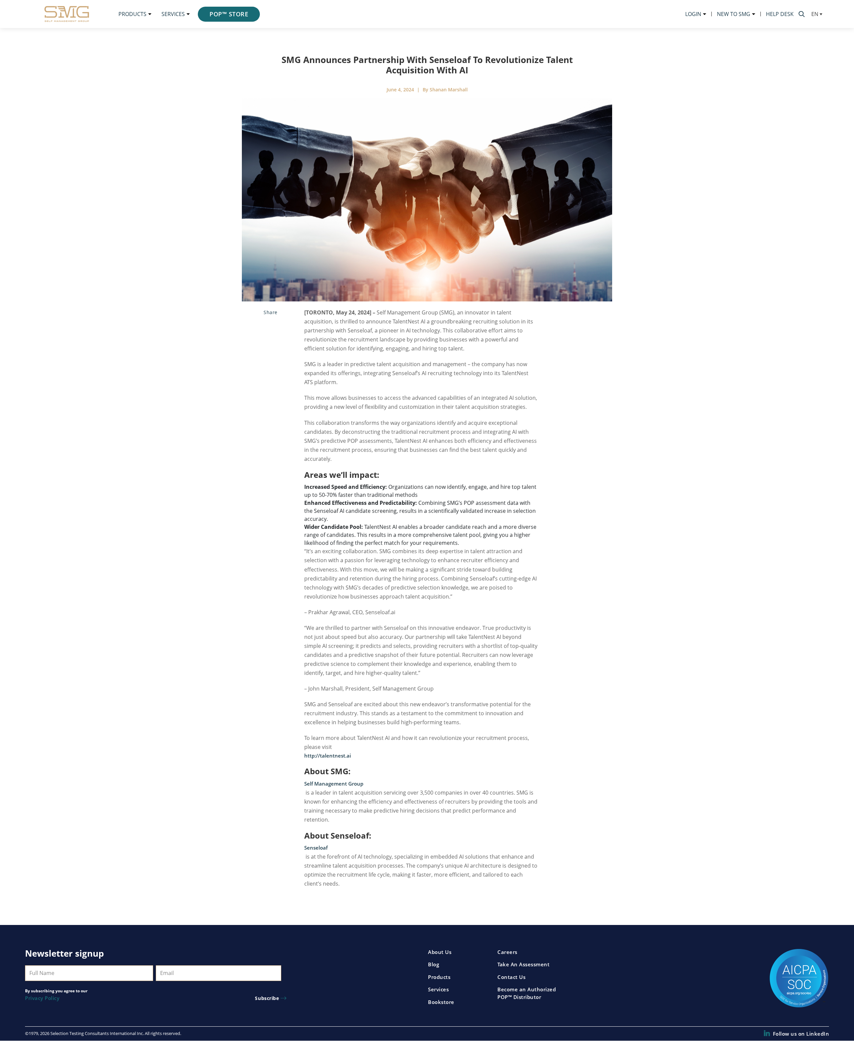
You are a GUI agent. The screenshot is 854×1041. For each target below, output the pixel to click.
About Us (439, 952)
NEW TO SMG (733, 14)
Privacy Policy (42, 998)
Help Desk (780, 14)
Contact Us (511, 977)
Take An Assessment (523, 964)
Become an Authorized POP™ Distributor (526, 993)
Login (693, 14)
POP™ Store (228, 14)
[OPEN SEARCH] (802, 14)
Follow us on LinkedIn (801, 1033)
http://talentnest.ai (327, 755)
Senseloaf (316, 847)
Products (132, 14)
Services (173, 14)
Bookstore (441, 1002)
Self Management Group (333, 783)
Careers (507, 952)
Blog (433, 964)
